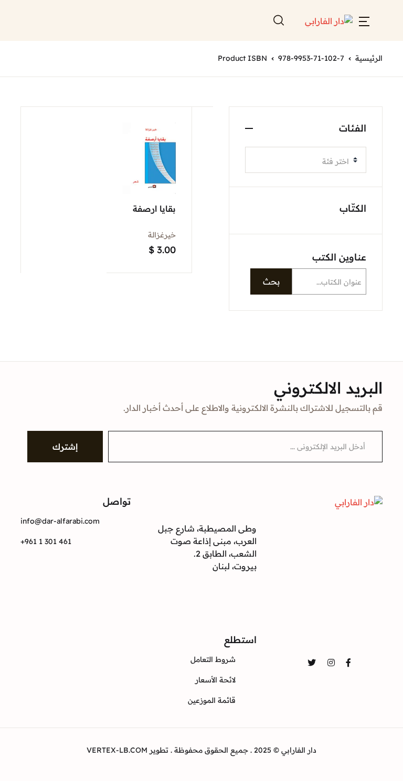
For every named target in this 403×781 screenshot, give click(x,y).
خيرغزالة (162, 235)
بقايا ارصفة (154, 208)
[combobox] (305, 160)
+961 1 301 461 (45, 541)
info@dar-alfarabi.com (60, 521)
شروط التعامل (213, 659)
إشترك (65, 446)
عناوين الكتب (339, 257)
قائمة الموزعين (212, 700)
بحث (271, 281)
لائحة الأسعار (215, 680)
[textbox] (301, 161)
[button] (364, 20)
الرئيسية (369, 58)
